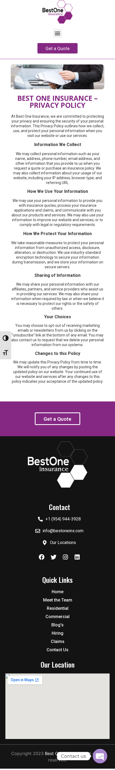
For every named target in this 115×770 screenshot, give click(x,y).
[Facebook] (42, 557)
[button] (57, 33)
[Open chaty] (100, 756)
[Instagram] (65, 557)
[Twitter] (53, 557)
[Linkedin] (77, 557)
